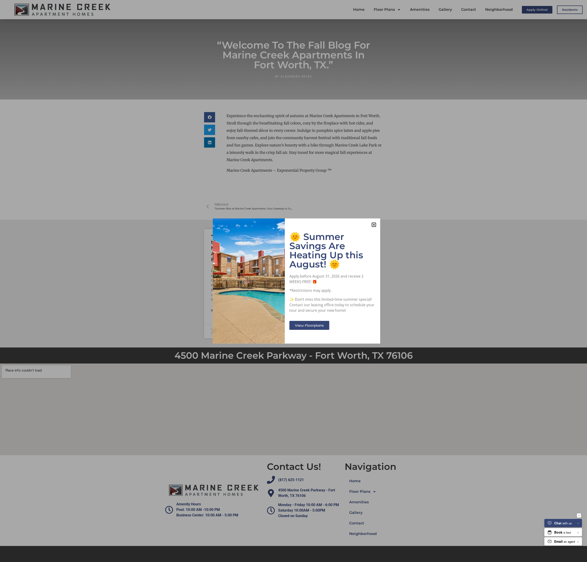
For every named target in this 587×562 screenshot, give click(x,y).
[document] (293, 281)
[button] (374, 224)
